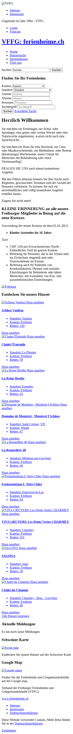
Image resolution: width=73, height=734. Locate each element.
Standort (7, 90)
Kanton (6, 86)
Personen (7, 102)
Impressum (17, 14)
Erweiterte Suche (25, 111)
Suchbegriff (9, 107)
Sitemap (15, 10)
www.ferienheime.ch (15, 698)
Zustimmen (9, 730)
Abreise (7, 98)
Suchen (6, 70)
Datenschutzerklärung (24, 713)
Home (14, 51)
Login (13, 28)
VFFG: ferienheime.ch (33, 41)
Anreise (7, 94)
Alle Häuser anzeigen (15, 616)
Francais (15, 31)
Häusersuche (18, 55)
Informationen (19, 59)
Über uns (15, 62)
